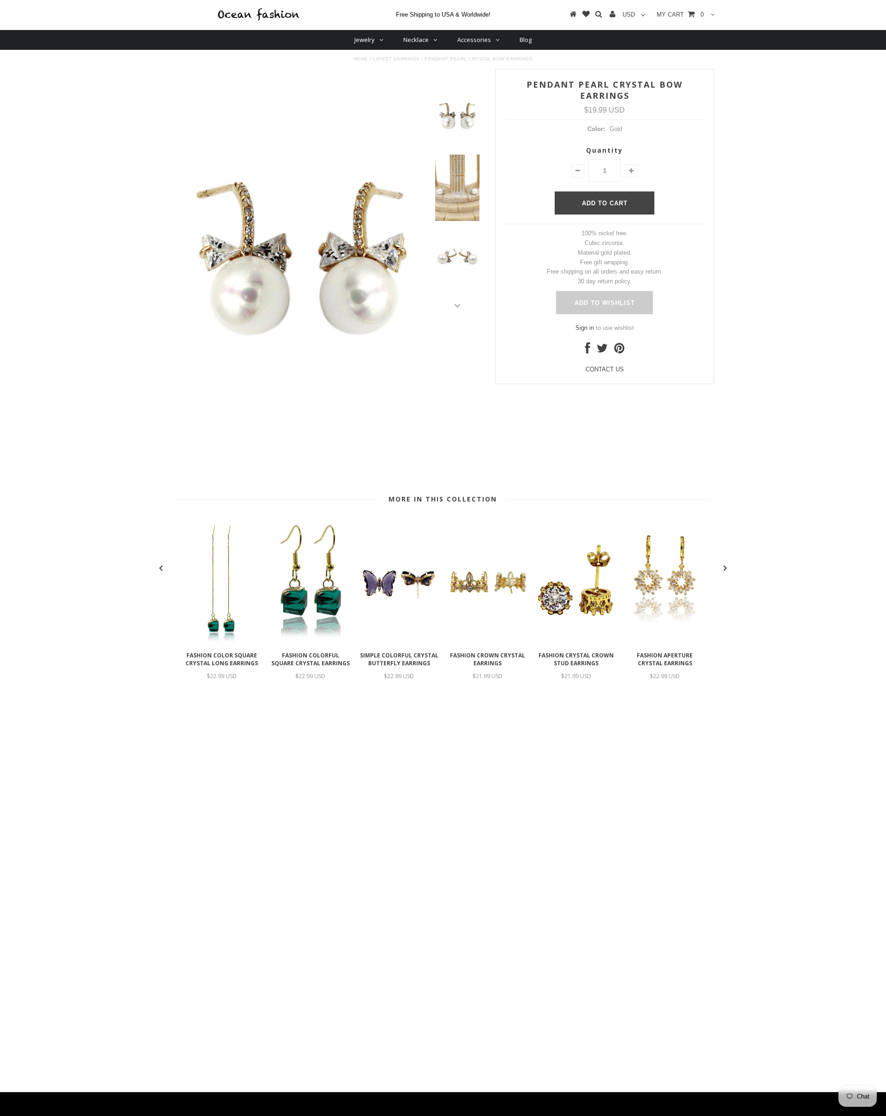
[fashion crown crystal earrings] (488, 642)
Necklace (416, 40)
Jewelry (364, 40)
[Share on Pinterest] (619, 350)
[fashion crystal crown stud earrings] (576, 642)
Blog (526, 40)
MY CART (680, 14)
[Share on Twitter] (602, 350)
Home (360, 58)
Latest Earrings (396, 58)
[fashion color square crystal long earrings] (222, 642)
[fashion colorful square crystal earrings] (311, 642)
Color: (596, 128)
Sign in (584, 327)
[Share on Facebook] (587, 350)
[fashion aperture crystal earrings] (665, 642)
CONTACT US (605, 369)
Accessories (474, 40)
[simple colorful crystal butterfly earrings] (399, 642)
